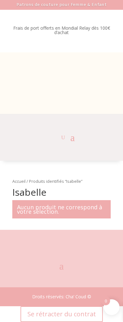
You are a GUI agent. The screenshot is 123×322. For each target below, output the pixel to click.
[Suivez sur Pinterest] (75, 237)
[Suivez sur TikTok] (61, 251)
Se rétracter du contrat (61, 314)
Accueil (19, 181)
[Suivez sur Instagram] (61, 237)
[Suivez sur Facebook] (46, 237)
